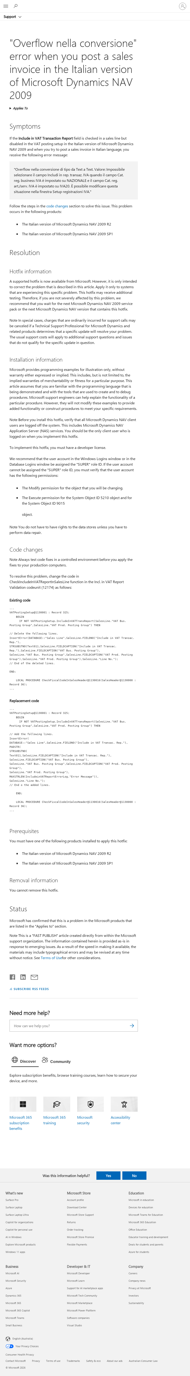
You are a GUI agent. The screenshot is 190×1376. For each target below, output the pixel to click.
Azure (9, 1288)
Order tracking (75, 1229)
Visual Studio (74, 1325)
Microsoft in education (141, 1200)
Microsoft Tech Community (82, 1295)
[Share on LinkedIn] (21, 976)
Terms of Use (51, 957)
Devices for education (141, 1207)
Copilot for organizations (19, 1222)
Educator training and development (148, 1237)
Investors (134, 1295)
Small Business (14, 1325)
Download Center (77, 1207)
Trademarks (73, 1361)
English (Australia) (23, 1338)
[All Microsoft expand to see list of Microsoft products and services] (5, 6)
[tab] (25, 1061)
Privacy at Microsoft (140, 1288)
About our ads (115, 1361)
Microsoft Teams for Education (146, 1214)
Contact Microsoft (16, 1361)
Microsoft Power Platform (81, 1310)
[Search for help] (16, 6)
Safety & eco (93, 1361)
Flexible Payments (77, 1244)
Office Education (138, 1229)
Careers (133, 1273)
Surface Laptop (14, 1207)
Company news (137, 1280)
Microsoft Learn (76, 1280)
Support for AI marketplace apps (85, 1288)
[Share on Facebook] (13, 976)
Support (10, 16)
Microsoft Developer (78, 1273)
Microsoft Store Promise (80, 1237)
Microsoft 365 (13, 1303)
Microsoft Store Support (80, 1214)
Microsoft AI (12, 1273)
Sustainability (136, 1303)
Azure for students (139, 1252)
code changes (57, 205)
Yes (108, 1175)
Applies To (20, 108)
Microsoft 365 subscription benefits (21, 1123)
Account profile (75, 1200)
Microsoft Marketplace (79, 1303)
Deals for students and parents (146, 1244)
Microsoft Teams (15, 1318)
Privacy (36, 1361)
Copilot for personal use (19, 1229)
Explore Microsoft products (21, 1244)
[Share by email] (32, 976)
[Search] (132, 1026)
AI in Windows (14, 1237)
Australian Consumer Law (143, 1361)
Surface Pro (12, 1200)
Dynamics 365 (13, 1295)
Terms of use (53, 1361)
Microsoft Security (16, 1280)
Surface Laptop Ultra (17, 1214)
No (134, 1175)
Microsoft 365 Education (142, 1222)
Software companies (78, 1318)
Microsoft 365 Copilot (18, 1310)
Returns (71, 1222)
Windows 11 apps (15, 1252)
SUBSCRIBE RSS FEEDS (31, 989)
